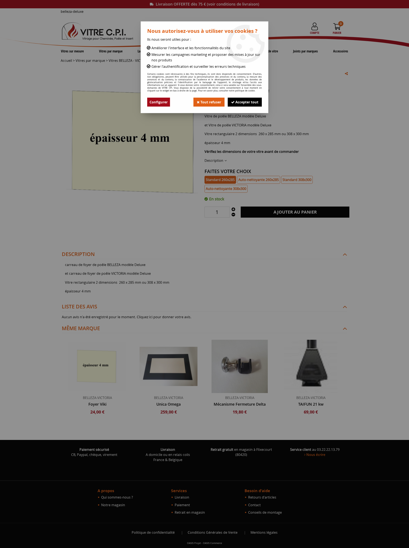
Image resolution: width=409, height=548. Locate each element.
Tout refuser (210, 102)
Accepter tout (246, 102)
